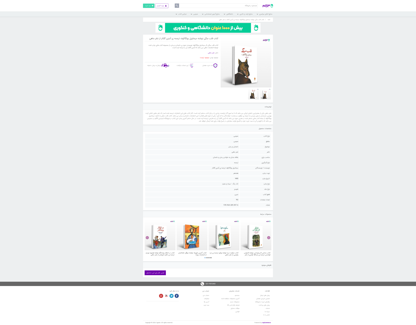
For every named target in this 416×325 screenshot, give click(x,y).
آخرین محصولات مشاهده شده (230, 299)
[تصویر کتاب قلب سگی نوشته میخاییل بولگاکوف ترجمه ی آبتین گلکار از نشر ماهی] (265, 94)
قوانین (237, 312)
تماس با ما (266, 315)
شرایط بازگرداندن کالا (233, 305)
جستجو (237, 295)
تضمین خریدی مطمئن (263, 299)
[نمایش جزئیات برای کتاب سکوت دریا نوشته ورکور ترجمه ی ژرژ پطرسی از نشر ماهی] (224, 234)
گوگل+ (161, 296)
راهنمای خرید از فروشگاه (262, 302)
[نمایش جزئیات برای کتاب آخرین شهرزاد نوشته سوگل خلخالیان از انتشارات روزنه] (192, 234)
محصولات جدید (234, 302)
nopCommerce (266, 323)
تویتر (171, 296)
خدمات (268, 308)
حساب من (206, 295)
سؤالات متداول (235, 308)
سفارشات (206, 299)
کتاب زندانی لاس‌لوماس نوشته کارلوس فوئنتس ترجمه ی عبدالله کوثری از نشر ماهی (257, 254)
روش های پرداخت (264, 305)
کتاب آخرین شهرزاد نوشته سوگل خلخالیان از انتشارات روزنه (192, 254)
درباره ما (267, 312)
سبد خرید (206, 305)
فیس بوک (177, 296)
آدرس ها (206, 302)
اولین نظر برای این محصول (155, 273)
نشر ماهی (211, 53)
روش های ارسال (265, 295)
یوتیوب (166, 296)
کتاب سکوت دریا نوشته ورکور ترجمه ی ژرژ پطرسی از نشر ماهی (224, 254)
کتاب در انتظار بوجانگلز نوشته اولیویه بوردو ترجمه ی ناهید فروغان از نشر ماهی (160, 254)
